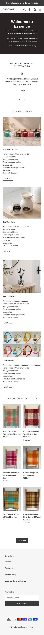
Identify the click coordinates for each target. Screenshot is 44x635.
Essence (9, 9)
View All (8, 179)
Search (8, 562)
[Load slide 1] (19, 100)
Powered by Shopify (28, 627)
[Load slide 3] (24, 100)
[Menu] (39, 9)
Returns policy (10, 574)
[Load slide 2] (22, 100)
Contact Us (9, 568)
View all (22, 540)
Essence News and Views (15, 581)
